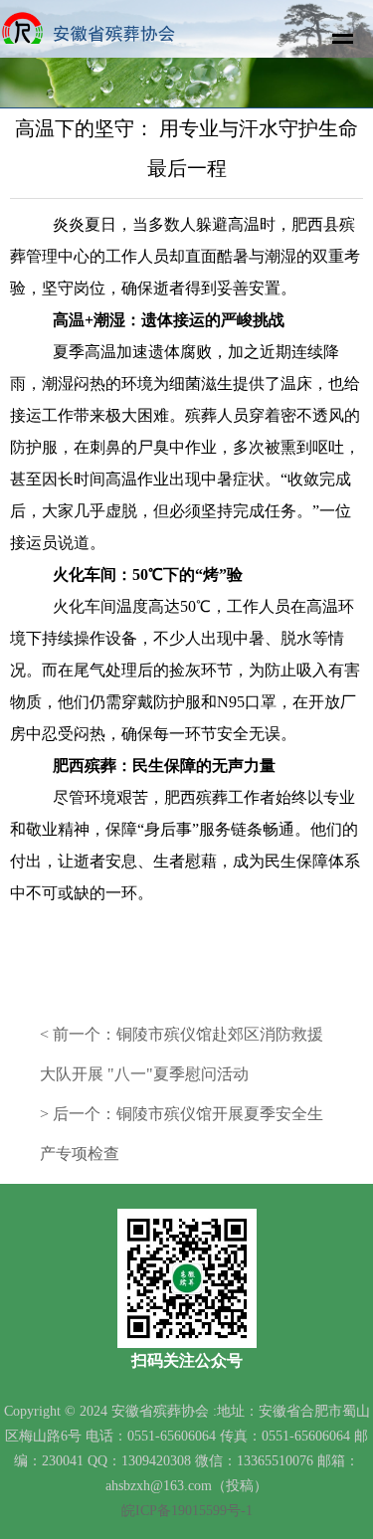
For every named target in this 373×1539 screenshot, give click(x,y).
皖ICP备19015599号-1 (187, 1510)
